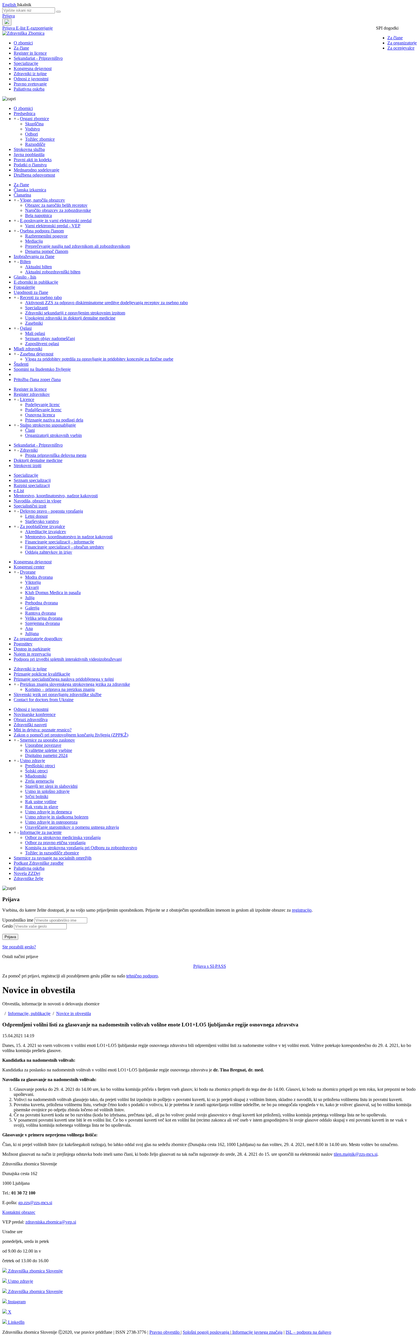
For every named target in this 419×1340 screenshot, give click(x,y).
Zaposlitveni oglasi (42, 343)
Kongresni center (29, 566)
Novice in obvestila (73, 1013)
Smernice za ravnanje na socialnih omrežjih (52, 858)
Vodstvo (32, 128)
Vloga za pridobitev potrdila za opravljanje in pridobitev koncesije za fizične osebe (99, 359)
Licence (27, 399)
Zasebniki (34, 323)
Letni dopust (36, 516)
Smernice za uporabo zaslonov (47, 740)
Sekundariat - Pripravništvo (38, 58)
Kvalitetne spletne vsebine (48, 750)
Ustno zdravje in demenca (48, 811)
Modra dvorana (39, 577)
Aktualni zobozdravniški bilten (52, 271)
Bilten (25, 261)
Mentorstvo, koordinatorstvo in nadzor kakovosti (69, 536)
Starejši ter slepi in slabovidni (51, 786)
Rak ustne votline (40, 801)
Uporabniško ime (17, 920)
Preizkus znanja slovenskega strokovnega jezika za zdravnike (75, 684)
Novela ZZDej (27, 873)
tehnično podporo (142, 975)
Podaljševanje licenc (43, 409)
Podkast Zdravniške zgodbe (39, 863)
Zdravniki (29, 450)
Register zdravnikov (32, 394)
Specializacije (26, 63)
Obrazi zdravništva (31, 719)
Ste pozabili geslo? (19, 946)
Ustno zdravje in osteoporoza (51, 822)
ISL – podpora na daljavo (308, 1332)
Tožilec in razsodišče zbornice (52, 852)
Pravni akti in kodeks (33, 159)
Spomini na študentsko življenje (42, 369)
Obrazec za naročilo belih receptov (56, 205)
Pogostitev (23, 643)
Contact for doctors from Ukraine (44, 699)
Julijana (32, 633)
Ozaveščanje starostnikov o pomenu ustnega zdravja (72, 827)
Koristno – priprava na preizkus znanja (60, 689)
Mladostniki (35, 776)
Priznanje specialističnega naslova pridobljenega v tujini (64, 679)
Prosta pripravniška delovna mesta (55, 455)
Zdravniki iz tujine (30, 73)
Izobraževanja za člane (34, 256)
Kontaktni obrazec (18, 1212)
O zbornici (23, 42)
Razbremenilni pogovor (46, 236)
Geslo (7, 926)
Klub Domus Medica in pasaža (53, 592)
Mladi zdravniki (28, 348)
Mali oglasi (35, 333)
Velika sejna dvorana (43, 618)
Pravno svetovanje (30, 83)
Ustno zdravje (32, 760)
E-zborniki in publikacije (36, 282)
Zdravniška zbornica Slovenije (35, 1271)
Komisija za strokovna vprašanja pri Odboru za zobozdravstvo (81, 847)
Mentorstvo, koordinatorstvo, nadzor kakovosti (56, 495)
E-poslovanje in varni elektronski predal (55, 220)
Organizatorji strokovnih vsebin (53, 435)
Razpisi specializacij (32, 485)
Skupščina (34, 123)
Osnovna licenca (40, 414)
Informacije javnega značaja (256, 1332)
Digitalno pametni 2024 (46, 755)
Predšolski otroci (40, 765)
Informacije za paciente (41, 832)
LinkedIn (16, 1322)
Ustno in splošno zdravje (47, 791)
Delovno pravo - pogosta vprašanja (51, 511)
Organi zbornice (34, 118)
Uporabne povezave (43, 745)
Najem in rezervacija (32, 654)
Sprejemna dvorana (42, 623)
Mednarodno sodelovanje (36, 169)
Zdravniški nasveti (30, 724)
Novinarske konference (35, 714)
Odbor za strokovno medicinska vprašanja (63, 837)
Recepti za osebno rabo (41, 297)
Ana (29, 628)
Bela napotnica (38, 215)
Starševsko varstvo (42, 521)
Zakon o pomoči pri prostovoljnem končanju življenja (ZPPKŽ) (71, 735)
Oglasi (26, 328)
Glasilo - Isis (25, 277)
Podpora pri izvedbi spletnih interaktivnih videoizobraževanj (68, 659)
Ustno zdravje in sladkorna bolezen (56, 817)
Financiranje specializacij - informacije (59, 541)
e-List (19, 490)
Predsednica (24, 113)
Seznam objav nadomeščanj (50, 338)
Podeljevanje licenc (42, 404)
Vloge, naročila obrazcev (42, 200)
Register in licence (30, 53)
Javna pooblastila (29, 154)
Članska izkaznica (30, 189)
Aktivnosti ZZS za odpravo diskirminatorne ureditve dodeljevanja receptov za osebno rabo (106, 302)
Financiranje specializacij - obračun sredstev (64, 547)
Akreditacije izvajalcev (45, 531)
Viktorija (33, 582)
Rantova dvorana (40, 613)
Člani (30, 430)
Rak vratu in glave (41, 806)
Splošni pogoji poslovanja (206, 1332)
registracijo (302, 910)
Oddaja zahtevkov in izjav (48, 552)
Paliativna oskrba (29, 89)
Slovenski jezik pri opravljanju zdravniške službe (57, 694)
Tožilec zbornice (40, 139)
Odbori (31, 134)
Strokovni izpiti (27, 465)
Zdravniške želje (28, 878)
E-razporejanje (40, 28)
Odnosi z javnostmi (31, 78)
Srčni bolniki (36, 796)
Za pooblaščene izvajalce (42, 526)
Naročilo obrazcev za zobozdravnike (58, 210)
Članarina (22, 195)
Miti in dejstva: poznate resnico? (43, 729)
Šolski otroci (36, 770)
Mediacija (34, 241)
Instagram (16, 1301)
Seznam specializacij (32, 480)
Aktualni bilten (38, 266)
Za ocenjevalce (400, 48)
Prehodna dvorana (41, 602)
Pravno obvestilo (165, 1332)
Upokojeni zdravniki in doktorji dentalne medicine (70, 318)
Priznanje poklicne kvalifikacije (42, 674)
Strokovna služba (29, 149)
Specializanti (36, 307)
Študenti (21, 364)
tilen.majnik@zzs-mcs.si (355, 1154)
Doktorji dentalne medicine (38, 460)
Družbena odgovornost (34, 175)
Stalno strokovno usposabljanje (48, 425)
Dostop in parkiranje (32, 649)
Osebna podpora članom (42, 230)
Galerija (32, 607)
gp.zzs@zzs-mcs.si (35, 1202)
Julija (29, 597)
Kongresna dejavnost (33, 68)
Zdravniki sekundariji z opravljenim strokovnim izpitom (75, 312)
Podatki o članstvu (30, 164)
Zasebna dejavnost (36, 353)
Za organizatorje (402, 42)
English (9, 4)
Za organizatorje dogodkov (38, 638)
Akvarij (32, 587)
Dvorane (28, 572)
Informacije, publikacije (29, 1013)
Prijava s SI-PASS (209, 966)
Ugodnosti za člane (31, 292)
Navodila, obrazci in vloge (37, 500)
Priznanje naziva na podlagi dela (54, 420)
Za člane (395, 37)
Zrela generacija (39, 781)
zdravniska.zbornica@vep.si (50, 1222)
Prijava (8, 15)
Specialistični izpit (30, 506)
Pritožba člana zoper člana (37, 379)
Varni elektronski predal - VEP (52, 225)
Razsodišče (35, 144)
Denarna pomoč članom (46, 251)
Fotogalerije (24, 287)
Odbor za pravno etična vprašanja (55, 842)
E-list (21, 28)
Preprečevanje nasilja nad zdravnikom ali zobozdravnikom (77, 246)
